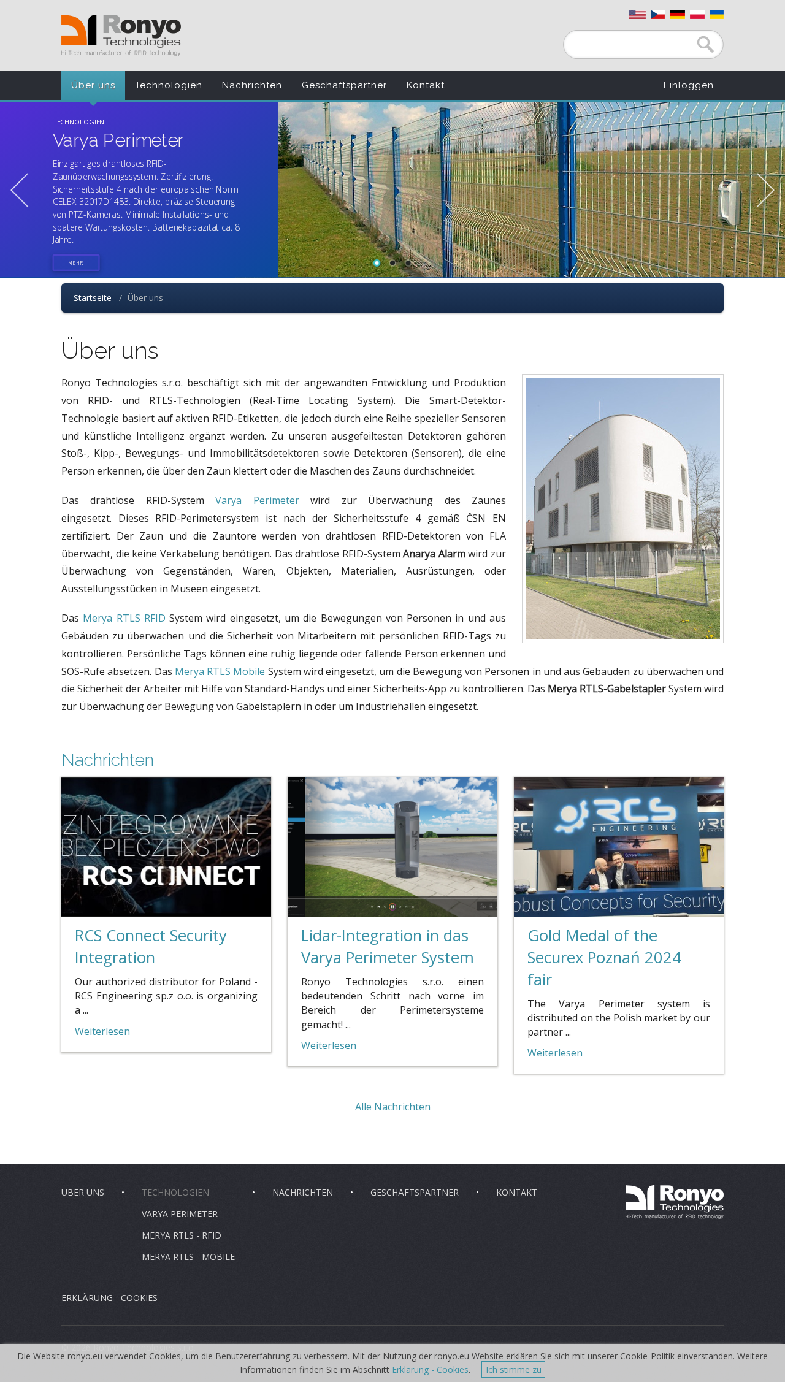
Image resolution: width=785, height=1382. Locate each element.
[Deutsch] (677, 14)
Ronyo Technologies (121, 35)
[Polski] (697, 14)
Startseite (93, 298)
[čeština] (658, 14)
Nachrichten (252, 85)
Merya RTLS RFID (124, 618)
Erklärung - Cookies (109, 1298)
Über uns (93, 85)
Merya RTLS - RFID (181, 1235)
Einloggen (689, 85)
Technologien (168, 85)
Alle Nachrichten (393, 1106)
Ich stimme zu (514, 1369)
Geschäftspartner (344, 85)
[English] (637, 14)
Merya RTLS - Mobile (188, 1256)
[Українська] (717, 14)
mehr (76, 262)
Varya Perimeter (257, 500)
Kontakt (426, 85)
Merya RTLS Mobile (220, 671)
